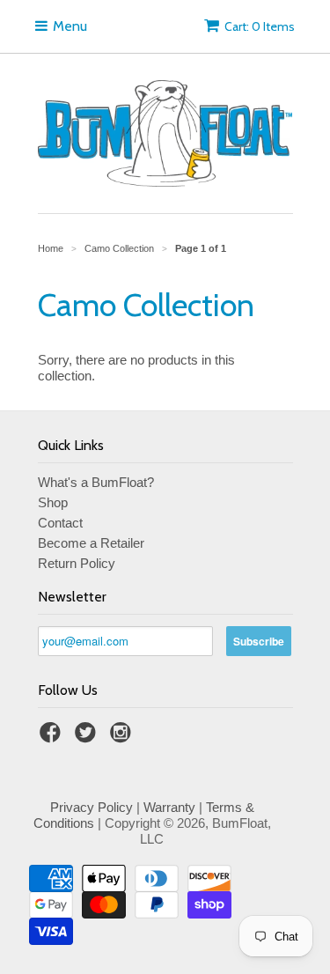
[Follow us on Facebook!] (53, 737)
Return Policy (76, 563)
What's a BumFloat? (96, 482)
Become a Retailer (91, 542)
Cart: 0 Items (259, 26)
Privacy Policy (91, 807)
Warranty (169, 807)
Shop (53, 502)
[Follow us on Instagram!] (123, 737)
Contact (60, 522)
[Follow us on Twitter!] (88, 737)
